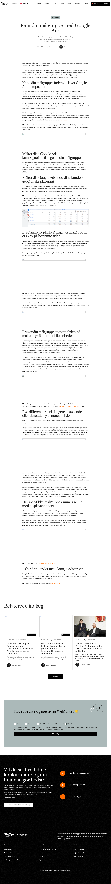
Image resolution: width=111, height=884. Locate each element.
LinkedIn (80, 856)
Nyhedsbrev (43, 860)
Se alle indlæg (55, 676)
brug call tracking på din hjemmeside (68, 406)
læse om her (63, 120)
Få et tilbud (105, 3)
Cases (62, 3)
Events (47, 3)
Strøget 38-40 (8, 849)
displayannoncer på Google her (47, 563)
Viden (54, 3)
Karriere (77, 3)
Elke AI (96, 3)
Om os (69, 3)
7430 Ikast (7, 853)
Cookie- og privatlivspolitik (47, 849)
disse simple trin (55, 583)
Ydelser (38, 3)
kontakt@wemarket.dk (11, 860)
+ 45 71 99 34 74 (9, 856)
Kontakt (86, 3)
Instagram (81, 849)
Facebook (81, 853)
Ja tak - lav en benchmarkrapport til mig (18, 805)
